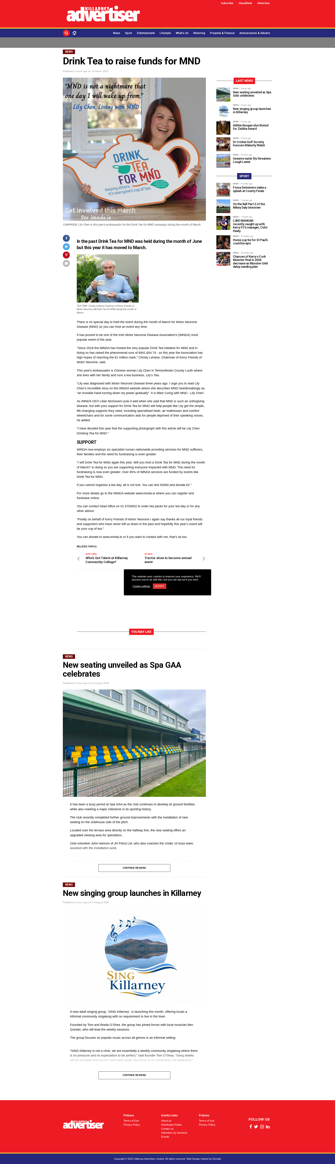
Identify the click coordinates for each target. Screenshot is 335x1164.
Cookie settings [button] (141, 586)
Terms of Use (131, 1120)
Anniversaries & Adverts (254, 33)
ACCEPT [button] (159, 586)
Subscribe (227, 3)
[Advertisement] (208, 14)
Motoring (199, 33)
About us (166, 1120)
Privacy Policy (132, 1124)
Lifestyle (165, 33)
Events (165, 1136)
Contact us (167, 1128)
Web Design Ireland (197, 1158)
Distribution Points (171, 1124)
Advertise (263, 3)
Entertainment (146, 33)
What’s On (182, 33)
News (116, 33)
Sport (128, 33)
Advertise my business (174, 1132)
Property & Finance (222, 33)
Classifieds (245, 3)
